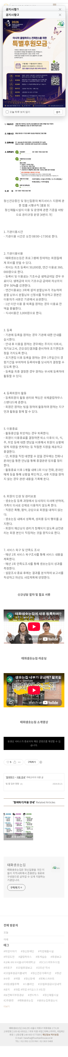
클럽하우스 (26, 956)
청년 (59, 973)
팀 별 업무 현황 (12, 783)
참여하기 (10, 777)
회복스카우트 (47, 978)
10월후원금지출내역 (16, 973)
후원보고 (56, 956)
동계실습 (42, 956)
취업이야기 (11, 951)
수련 (7, 978)
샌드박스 (34, 995)
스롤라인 (29, 984)
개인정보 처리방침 (50, 1034)
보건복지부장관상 (14, 995)
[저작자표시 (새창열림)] (40, 762)
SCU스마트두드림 (50, 962)
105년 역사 (44, 967)
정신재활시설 (51, 995)
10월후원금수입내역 (50, 984)
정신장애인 (28, 951)
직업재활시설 (47, 951)
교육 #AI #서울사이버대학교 (20, 962)
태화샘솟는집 (16, 865)
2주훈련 (9, 1000)
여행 (17, 978)
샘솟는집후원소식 (48, 1000)
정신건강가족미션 (41, 973)
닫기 (58, 111)
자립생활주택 (12, 984)
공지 (7, 989)
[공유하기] (15, 762)
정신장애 (30, 978)
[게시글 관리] (19, 762)
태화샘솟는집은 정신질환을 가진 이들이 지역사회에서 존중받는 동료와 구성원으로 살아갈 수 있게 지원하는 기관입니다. (26, 875)
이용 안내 (21, 777)
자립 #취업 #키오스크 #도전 (30, 989)
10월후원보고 (25, 967)
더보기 (7, 1006)
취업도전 (10, 956)
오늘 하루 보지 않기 (20, 111)
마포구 (8, 967)
